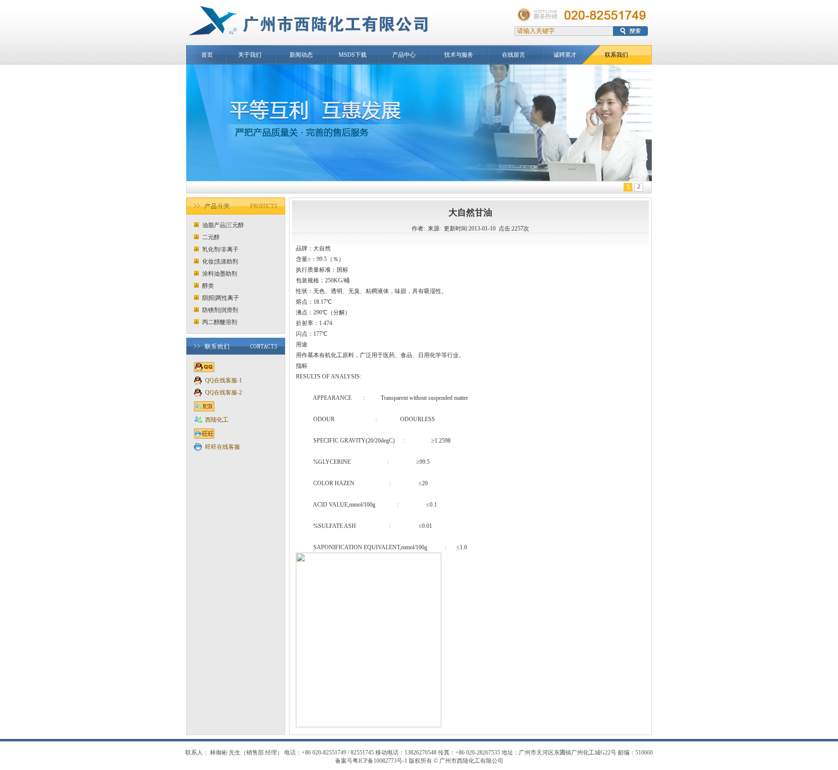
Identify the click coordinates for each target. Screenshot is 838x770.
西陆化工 (216, 419)
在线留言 (513, 54)
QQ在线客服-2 (223, 392)
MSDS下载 (352, 54)
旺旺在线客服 (222, 446)
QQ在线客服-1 (223, 380)
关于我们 (249, 54)
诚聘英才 (565, 54)
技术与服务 (458, 54)
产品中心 (404, 54)
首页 (207, 54)
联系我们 (616, 54)
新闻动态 (301, 54)
